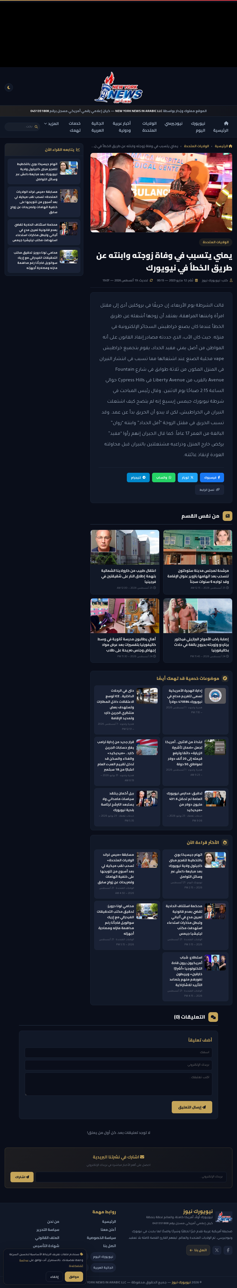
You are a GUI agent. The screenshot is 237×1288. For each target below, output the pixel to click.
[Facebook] (228, 1250)
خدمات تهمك (75, 127)
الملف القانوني (47, 1238)
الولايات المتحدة (149, 127)
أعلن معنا (108, 1229)
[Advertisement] (118, 34)
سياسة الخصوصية (101, 1238)
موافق (74, 1276)
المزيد (53, 123)
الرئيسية (220, 130)
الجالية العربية (97, 127)
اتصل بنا (200, 1250)
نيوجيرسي (174, 123)
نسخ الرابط (207, 489)
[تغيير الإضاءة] (9, 87)
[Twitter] (216, 1250)
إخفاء (54, 1276)
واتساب (161, 477)
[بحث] (36, 127)
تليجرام (136, 477)
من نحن (53, 1221)
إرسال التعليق (190, 1107)
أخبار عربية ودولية (122, 127)
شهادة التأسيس (46, 1246)
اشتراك (20, 1177)
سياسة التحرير (48, 1229)
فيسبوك (210, 477)
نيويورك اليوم (198, 127)
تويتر (185, 477)
